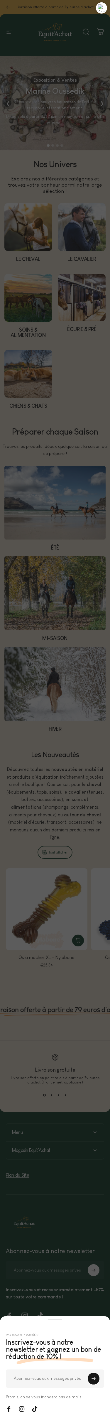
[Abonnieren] (93, 1379)
